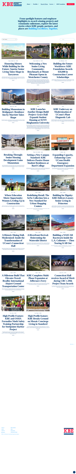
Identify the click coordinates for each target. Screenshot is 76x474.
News (13, 106)
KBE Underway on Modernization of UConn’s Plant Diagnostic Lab (62, 113)
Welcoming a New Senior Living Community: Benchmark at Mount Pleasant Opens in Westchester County (38, 70)
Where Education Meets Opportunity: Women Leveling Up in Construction (13, 199)
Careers (2, 429)
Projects (11, 106)
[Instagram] (1, 432)
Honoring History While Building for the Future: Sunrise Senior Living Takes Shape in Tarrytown (13, 69)
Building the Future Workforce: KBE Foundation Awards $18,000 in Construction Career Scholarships (63, 70)
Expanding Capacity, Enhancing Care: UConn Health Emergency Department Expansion (62, 160)
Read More (13, 80)
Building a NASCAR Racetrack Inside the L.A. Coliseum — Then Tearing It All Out (63, 239)
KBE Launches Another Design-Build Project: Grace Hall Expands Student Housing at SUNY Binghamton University (38, 116)
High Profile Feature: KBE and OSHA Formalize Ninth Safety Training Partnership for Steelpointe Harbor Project (13, 322)
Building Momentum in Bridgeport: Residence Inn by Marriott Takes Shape (13, 113)
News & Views (44, 4)
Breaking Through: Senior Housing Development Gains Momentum (13, 158)
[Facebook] (4, 432)
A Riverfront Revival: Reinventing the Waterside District (38, 238)
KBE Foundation (61, 4)
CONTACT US (70, 4)
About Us (2, 427)
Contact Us (3, 430)
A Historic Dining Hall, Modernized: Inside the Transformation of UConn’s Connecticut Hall (13, 240)
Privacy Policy (13, 430)
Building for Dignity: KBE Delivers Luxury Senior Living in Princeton (63, 199)
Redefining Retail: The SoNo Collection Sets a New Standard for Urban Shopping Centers (38, 200)
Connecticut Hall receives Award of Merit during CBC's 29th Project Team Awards (62, 279)
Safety (13, 313)
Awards (61, 272)
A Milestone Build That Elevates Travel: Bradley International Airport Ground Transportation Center (13, 281)
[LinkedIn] (3, 432)
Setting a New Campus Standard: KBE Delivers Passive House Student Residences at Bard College (38, 160)
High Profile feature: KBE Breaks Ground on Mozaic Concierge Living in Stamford (38, 319)
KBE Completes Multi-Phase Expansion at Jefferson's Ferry (38, 278)
